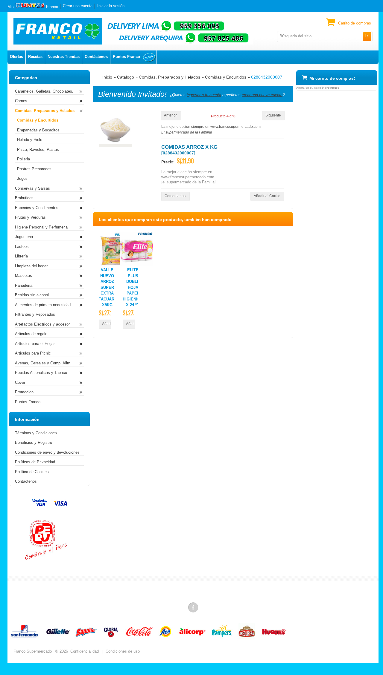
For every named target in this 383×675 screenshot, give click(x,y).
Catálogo (125, 77)
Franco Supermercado (32, 651)
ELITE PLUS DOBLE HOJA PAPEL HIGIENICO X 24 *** (133, 287)
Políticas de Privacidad (35, 462)
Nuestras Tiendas (64, 56)
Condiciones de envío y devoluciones (47, 452)
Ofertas (16, 56)
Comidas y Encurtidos (225, 77)
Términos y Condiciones (36, 433)
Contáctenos (96, 56)
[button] (367, 36)
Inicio (107, 77)
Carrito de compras (354, 23)
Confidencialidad (84, 651)
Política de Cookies (32, 472)
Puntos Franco (126, 56)
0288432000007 (266, 77)
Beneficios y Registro (33, 442)
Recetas (35, 56)
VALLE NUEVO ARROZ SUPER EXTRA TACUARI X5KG (107, 287)
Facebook (193, 607)
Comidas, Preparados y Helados (169, 77)
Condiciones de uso (123, 651)
